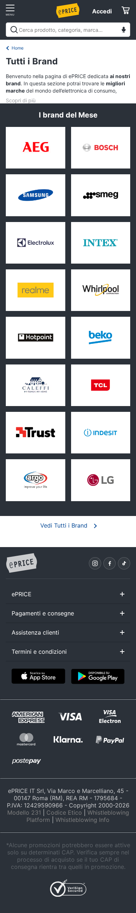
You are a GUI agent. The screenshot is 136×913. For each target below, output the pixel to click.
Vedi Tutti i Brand (63, 525)
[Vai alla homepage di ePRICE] (21, 563)
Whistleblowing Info (82, 819)
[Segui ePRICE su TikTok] (124, 563)
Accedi (102, 11)
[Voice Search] (124, 30)
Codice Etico (64, 812)
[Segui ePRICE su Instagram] (95, 563)
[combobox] (68, 29)
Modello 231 (24, 812)
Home (18, 48)
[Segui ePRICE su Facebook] (109, 563)
